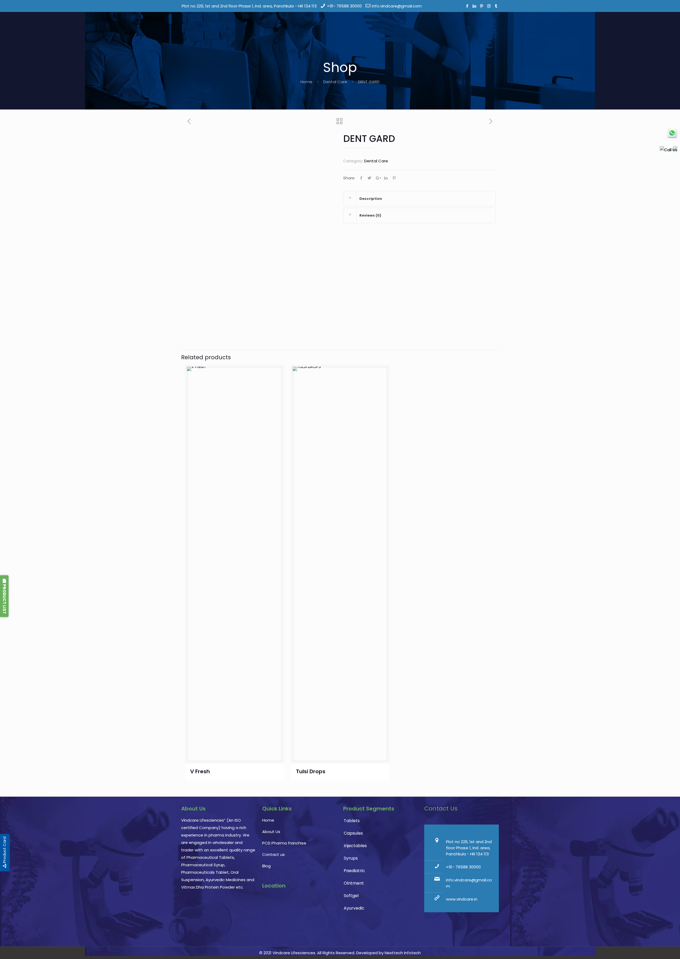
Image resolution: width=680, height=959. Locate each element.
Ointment (354, 883)
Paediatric (354, 871)
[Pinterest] (481, 6)
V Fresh (200, 771)
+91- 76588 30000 (344, 6)
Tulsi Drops (310, 771)
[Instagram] (489, 6)
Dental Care (335, 82)
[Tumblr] (496, 6)
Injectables (355, 846)
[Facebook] (467, 6)
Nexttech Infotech (402, 953)
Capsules (353, 833)
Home (306, 82)
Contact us (273, 854)
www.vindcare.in (461, 899)
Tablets (352, 821)
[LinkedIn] (474, 6)
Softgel (351, 896)
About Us (271, 831)
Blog (266, 866)
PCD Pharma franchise (284, 843)
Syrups (351, 858)
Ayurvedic (354, 908)
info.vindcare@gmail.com (397, 6)
